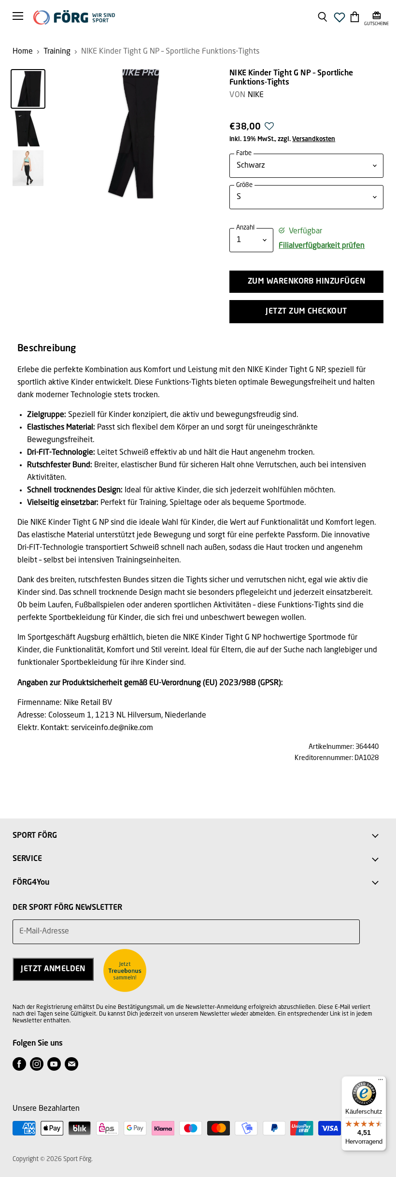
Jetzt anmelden (53, 969)
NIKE (256, 95)
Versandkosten (313, 139)
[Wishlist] (339, 20)
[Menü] (380, 1082)
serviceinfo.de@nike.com (112, 728)
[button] (269, 129)
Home (23, 52)
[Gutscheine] (376, 16)
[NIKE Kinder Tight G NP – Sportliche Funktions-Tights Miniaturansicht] (28, 89)
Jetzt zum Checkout (306, 312)
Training (57, 52)
